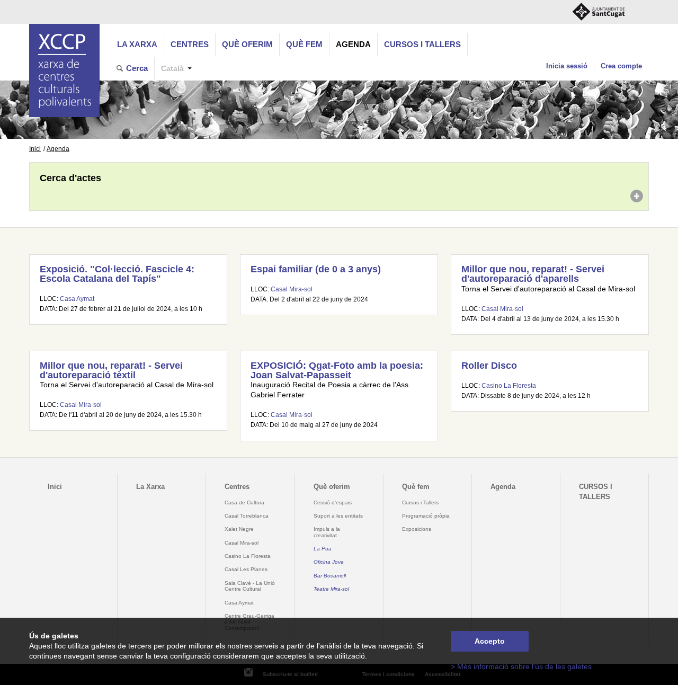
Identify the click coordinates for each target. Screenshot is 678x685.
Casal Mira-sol (292, 289)
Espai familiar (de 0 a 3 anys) (316, 269)
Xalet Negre (239, 529)
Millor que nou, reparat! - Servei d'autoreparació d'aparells (532, 274)
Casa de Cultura (244, 502)
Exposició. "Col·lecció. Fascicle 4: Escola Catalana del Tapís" (117, 274)
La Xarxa (137, 44)
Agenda (353, 44)
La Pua (323, 548)
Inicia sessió (566, 66)
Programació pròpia (426, 516)
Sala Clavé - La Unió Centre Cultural (250, 586)
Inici (35, 149)
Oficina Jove (329, 562)
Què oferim (247, 44)
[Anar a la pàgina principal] (64, 70)
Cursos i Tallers (420, 502)
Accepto (490, 641)
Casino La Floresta (508, 385)
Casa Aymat (77, 299)
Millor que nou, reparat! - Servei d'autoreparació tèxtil (111, 370)
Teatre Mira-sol (331, 589)
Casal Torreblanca (247, 516)
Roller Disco (489, 365)
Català (172, 69)
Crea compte (621, 66)
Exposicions (416, 529)
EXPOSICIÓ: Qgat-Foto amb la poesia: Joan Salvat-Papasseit (337, 370)
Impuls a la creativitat (327, 532)
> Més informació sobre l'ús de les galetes (521, 667)
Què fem (304, 44)
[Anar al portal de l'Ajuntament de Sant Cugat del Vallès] (598, 12)
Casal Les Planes (246, 569)
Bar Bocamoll (330, 576)
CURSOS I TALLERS (422, 44)
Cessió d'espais (333, 502)
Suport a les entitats (338, 516)
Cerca (137, 68)
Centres (190, 44)
